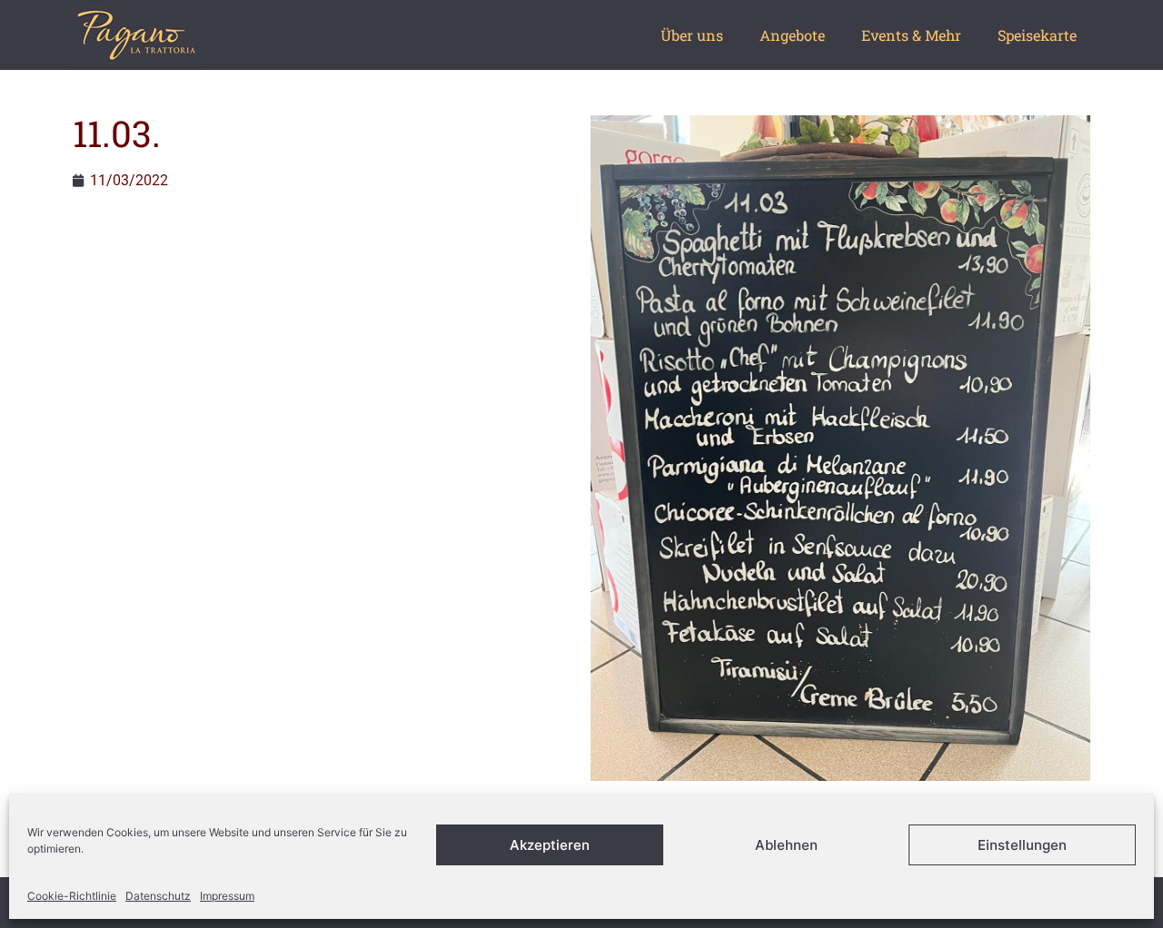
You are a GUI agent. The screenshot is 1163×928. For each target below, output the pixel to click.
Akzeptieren (550, 845)
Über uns (692, 34)
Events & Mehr (911, 34)
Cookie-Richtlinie (71, 896)
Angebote (792, 34)
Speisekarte (1037, 34)
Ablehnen (786, 845)
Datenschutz (158, 896)
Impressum (227, 896)
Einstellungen (1022, 845)
